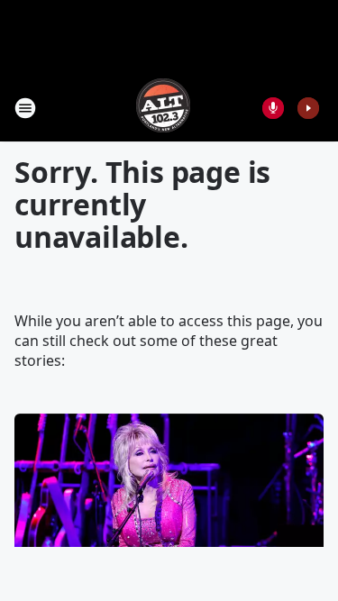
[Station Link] (163, 107)
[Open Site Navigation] (25, 108)
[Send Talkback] (273, 108)
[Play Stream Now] (308, 108)
